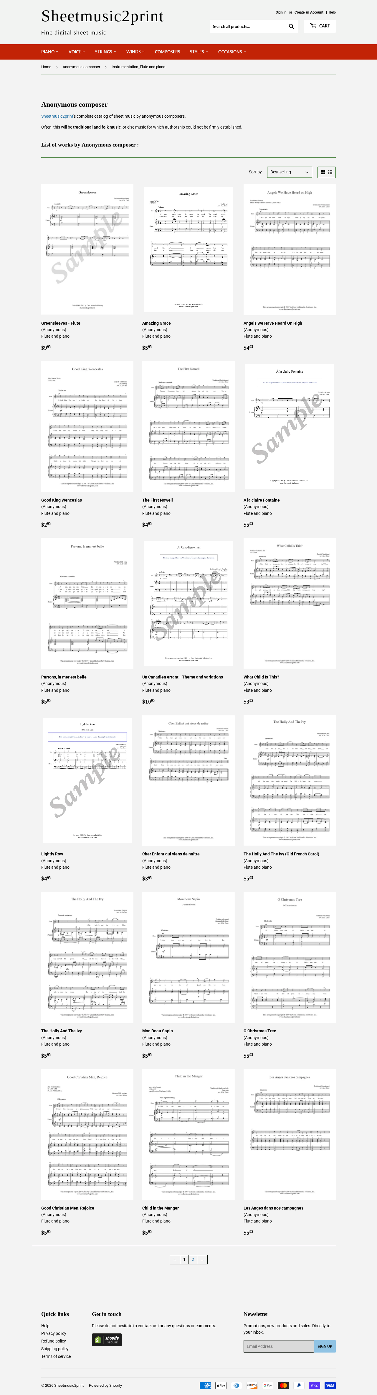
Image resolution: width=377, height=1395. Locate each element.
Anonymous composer (81, 67)
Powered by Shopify (105, 1385)
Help (332, 12)
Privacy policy (53, 1333)
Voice (75, 51)
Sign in (281, 12)
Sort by (255, 172)
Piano (48, 51)
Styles (197, 51)
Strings (104, 51)
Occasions (230, 51)
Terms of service (56, 1356)
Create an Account (309, 12)
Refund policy (53, 1341)
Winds (134, 51)
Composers (167, 51)
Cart (324, 25)
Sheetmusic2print (57, 116)
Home (46, 67)
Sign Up (325, 1346)
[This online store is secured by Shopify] (107, 1345)
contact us (147, 1325)
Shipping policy (55, 1348)
